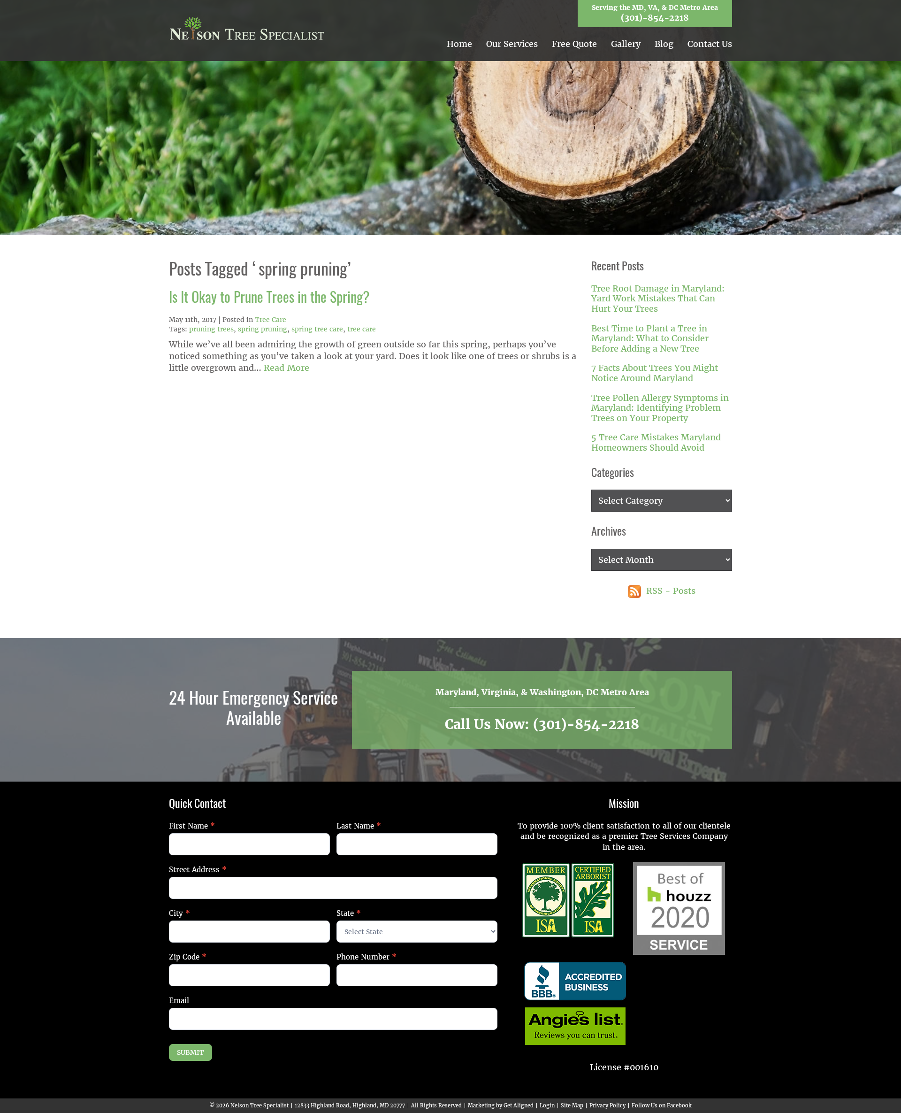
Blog (664, 43)
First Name (192, 825)
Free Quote (574, 43)
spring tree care (317, 329)
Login (547, 1105)
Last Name (358, 825)
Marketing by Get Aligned (501, 1105)
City (179, 913)
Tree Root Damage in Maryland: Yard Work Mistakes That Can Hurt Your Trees (658, 298)
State (348, 913)
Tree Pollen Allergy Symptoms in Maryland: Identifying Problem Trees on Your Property (660, 407)
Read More (286, 367)
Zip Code (187, 956)
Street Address (198, 869)
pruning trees (211, 329)
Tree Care (270, 320)
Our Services (512, 43)
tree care (361, 329)
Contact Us (709, 43)
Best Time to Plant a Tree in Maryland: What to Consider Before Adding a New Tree (650, 338)
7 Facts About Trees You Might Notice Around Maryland (654, 373)
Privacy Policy (607, 1105)
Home (459, 43)
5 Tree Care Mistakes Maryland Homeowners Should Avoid (656, 442)
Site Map (572, 1105)
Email (179, 1000)
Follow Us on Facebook (662, 1105)
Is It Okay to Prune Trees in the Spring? (269, 299)
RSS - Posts (669, 590)
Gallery (626, 43)
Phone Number (366, 956)
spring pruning (262, 329)
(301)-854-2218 (655, 17)
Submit (190, 1052)
